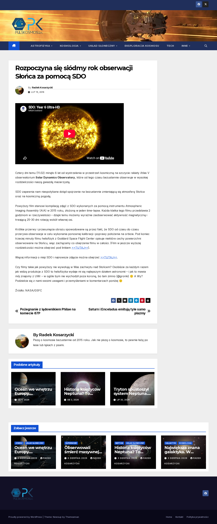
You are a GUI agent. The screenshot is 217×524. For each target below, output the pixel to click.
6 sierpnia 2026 (28, 458)
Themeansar (72, 517)
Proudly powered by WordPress (25, 517)
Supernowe (71, 443)
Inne (185, 45)
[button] (205, 45)
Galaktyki (170, 443)
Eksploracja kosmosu (142, 45)
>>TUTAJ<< (80, 247)
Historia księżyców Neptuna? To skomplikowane (82, 393)
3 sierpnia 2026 (128, 458)
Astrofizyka (41, 45)
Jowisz (19, 443)
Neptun (119, 443)
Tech (170, 45)
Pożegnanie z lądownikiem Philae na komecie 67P (48, 311)
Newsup (57, 517)
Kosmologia (70, 45)
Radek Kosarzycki (42, 87)
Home (169, 517)
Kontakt (179, 517)
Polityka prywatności (198, 517)
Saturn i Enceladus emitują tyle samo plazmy (117, 311)
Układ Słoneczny (102, 45)
